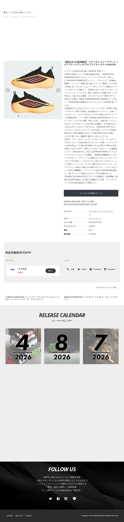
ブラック (92, 218)
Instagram (111, 269)
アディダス (93, 211)
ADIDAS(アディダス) (73, 108)
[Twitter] (50, 498)
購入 (51, 271)
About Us (19, 516)
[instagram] (65, 498)
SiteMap (10, 516)
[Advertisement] (62, 438)
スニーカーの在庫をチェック (91, 193)
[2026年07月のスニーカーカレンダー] (101, 346)
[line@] (73, 498)
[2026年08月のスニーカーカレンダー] (62, 346)
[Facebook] (58, 498)
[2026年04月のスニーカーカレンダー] (23, 346)
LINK (72, 269)
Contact (28, 516)
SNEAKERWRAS (99, 516)
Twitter (84, 269)
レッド (98, 218)
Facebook (79, 183)
